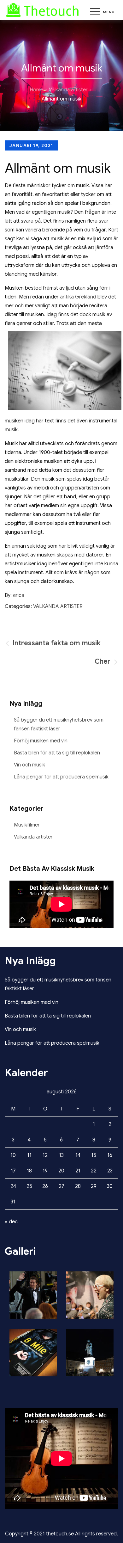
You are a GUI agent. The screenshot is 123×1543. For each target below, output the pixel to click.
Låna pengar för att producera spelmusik (61, 777)
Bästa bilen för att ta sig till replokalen (57, 753)
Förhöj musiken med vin (40, 741)
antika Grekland (78, 297)
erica (18, 595)
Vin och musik (29, 765)
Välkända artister (58, 606)
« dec (11, 1222)
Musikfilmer (27, 825)
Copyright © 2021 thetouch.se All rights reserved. (61, 1534)
